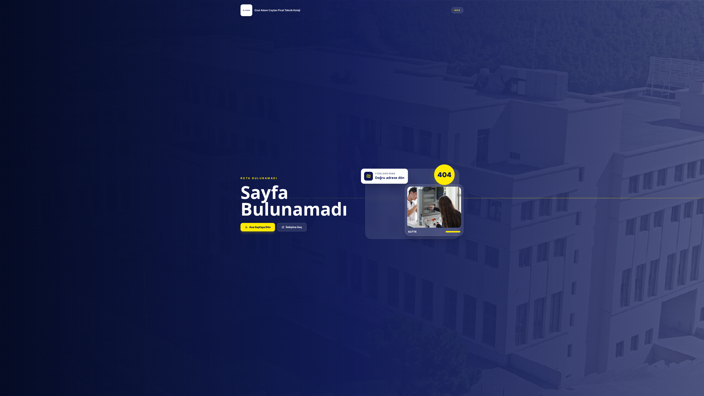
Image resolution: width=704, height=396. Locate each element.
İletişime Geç (294, 227)
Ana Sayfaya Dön (260, 227)
